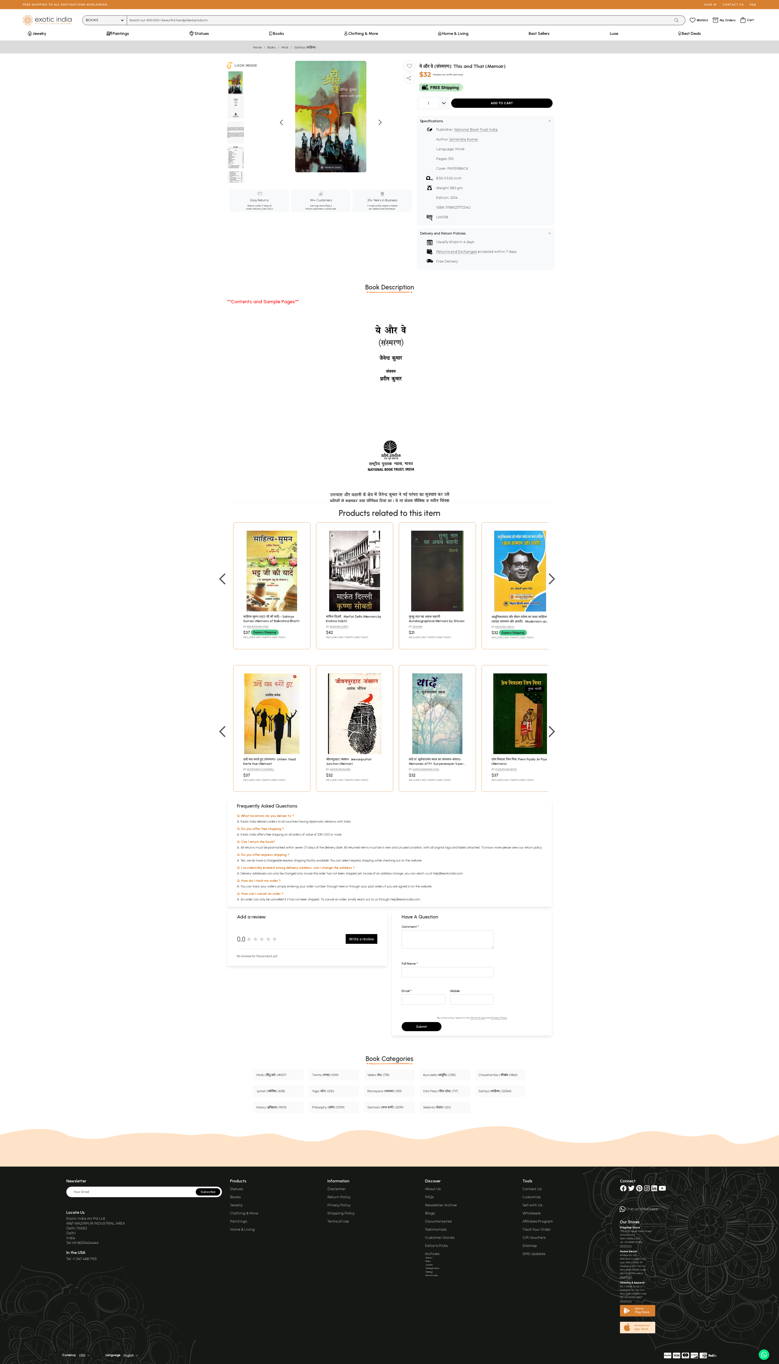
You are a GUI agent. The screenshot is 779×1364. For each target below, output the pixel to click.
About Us (433, 1189)
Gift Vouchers (534, 1238)
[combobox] (399, 20)
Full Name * (410, 963)
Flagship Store (630, 1227)
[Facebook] (623, 1189)
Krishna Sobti (339, 626)
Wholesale (532, 1213)
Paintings (238, 1221)
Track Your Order (537, 1229)
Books (271, 47)
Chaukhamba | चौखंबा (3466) (498, 1075)
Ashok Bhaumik (340, 769)
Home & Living (242, 1229)
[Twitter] (631, 1189)
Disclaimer (336, 1189)
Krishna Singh (504, 626)
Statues (236, 1189)
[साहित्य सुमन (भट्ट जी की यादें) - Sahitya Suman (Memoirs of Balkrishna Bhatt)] (272, 610)
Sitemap (530, 1246)
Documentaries (438, 1221)
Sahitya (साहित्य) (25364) (494, 1091)
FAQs (429, 1197)
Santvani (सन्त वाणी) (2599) (385, 1107)
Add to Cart (502, 103)
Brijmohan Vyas (257, 626)
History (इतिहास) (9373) (271, 1107)
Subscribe (208, 1192)
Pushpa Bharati (506, 769)
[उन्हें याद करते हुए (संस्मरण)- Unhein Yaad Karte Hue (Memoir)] (272, 753)
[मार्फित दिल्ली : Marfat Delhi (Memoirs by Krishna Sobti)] (354, 610)
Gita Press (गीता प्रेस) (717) (440, 1091)
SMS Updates (534, 1254)
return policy (533, 847)
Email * (407, 991)
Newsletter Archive (441, 1205)
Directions (626, 1245)
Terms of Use (477, 1017)
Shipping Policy (341, 1213)
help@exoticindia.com (448, 873)
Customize (532, 1197)
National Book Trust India (476, 130)
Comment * (410, 927)
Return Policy (338, 1197)
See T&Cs (267, 208)
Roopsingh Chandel (260, 769)
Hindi (284, 47)
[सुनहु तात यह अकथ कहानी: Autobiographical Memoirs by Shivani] (437, 610)
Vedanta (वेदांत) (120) (437, 1107)
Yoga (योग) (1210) (323, 1091)
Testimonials (436, 1229)
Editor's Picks (436, 1246)
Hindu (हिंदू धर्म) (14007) (271, 1075)
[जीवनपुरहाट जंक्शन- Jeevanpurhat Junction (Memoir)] (354, 753)
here (342, 886)
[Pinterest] (639, 1189)
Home (257, 47)
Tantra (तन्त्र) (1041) (325, 1075)
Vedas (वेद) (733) (378, 1075)
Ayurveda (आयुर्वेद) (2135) (439, 1075)
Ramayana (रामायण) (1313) (384, 1091)
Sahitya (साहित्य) (305, 47)
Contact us (733, 4)
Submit (421, 1027)
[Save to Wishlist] (409, 67)
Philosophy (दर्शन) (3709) (328, 1107)
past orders (376, 886)
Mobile (455, 991)
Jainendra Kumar (463, 139)
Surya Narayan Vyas (426, 769)
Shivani (417, 626)
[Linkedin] (654, 1189)
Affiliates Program (538, 1221)
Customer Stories (439, 1238)
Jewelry (236, 1205)
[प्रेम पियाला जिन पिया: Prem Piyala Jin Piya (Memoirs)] (520, 753)
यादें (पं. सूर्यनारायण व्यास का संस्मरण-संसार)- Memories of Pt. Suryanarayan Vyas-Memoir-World (436, 763)
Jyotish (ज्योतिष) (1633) (270, 1091)
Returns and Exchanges (456, 252)
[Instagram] (647, 1189)
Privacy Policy (499, 1017)
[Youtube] (662, 1189)
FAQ (753, 4)
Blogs (430, 1213)
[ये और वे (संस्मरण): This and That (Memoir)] (235, 83)
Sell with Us (532, 1205)
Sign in (710, 4)
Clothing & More (244, 1213)
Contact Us (532, 1189)
